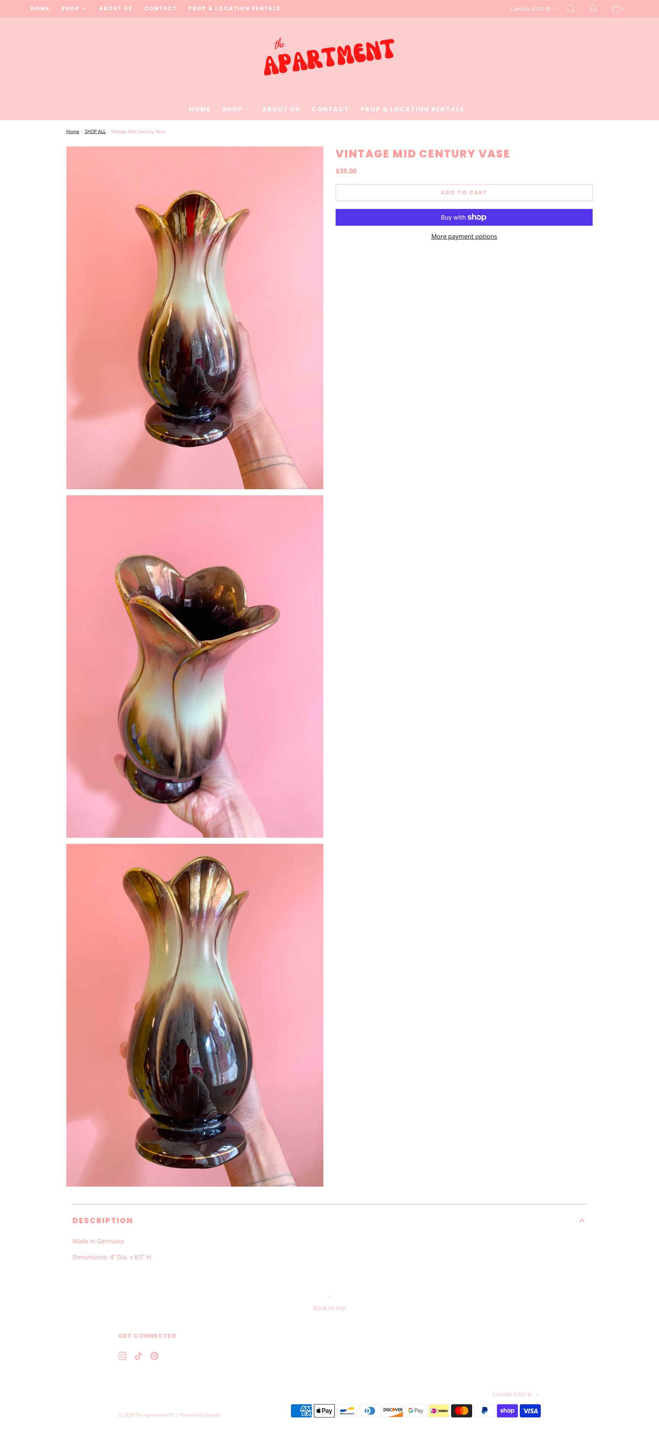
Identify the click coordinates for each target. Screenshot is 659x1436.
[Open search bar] (575, 8)
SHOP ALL (95, 131)
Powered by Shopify (200, 1415)
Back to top (329, 1308)
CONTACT (160, 8)
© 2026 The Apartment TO (146, 1415)
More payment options (464, 236)
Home (72, 131)
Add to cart (464, 192)
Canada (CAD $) (531, 8)
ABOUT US (116, 8)
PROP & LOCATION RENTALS (234, 8)
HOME (40, 8)
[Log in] (597, 8)
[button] (329, 1221)
